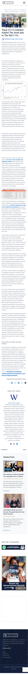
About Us (5, 653)
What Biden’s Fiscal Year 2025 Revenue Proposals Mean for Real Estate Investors (13, 512)
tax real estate (11, 516)
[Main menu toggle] (24, 2)
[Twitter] (15, 383)
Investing (21, 478)
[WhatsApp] (22, 383)
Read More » (6, 491)
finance (16, 478)
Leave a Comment (7, 478)
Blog (10, 9)
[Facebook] (12, 383)
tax (7, 516)
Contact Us (6, 655)
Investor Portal (7, 657)
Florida (10, 270)
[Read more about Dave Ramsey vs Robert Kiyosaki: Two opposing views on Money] (13, 466)
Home (6, 9)
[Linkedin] (18, 383)
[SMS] (25, 383)
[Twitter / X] (14, 444)
